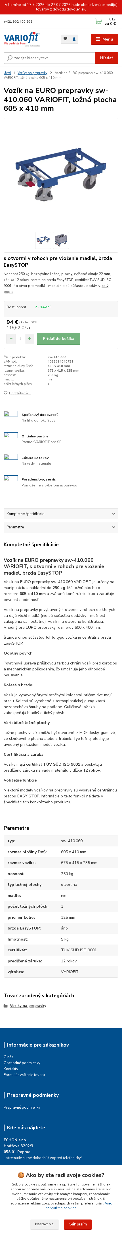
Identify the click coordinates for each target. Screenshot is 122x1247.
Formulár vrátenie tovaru (24, 1074)
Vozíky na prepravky (32, 73)
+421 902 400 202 (18, 22)
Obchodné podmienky (22, 1063)
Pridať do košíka (58, 338)
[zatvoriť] (114, 6)
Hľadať (106, 58)
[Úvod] (27, 39)
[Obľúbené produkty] (65, 39)
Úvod (7, 73)
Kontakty (11, 1069)
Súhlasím (78, 1224)
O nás (8, 1057)
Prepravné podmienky (22, 1107)
